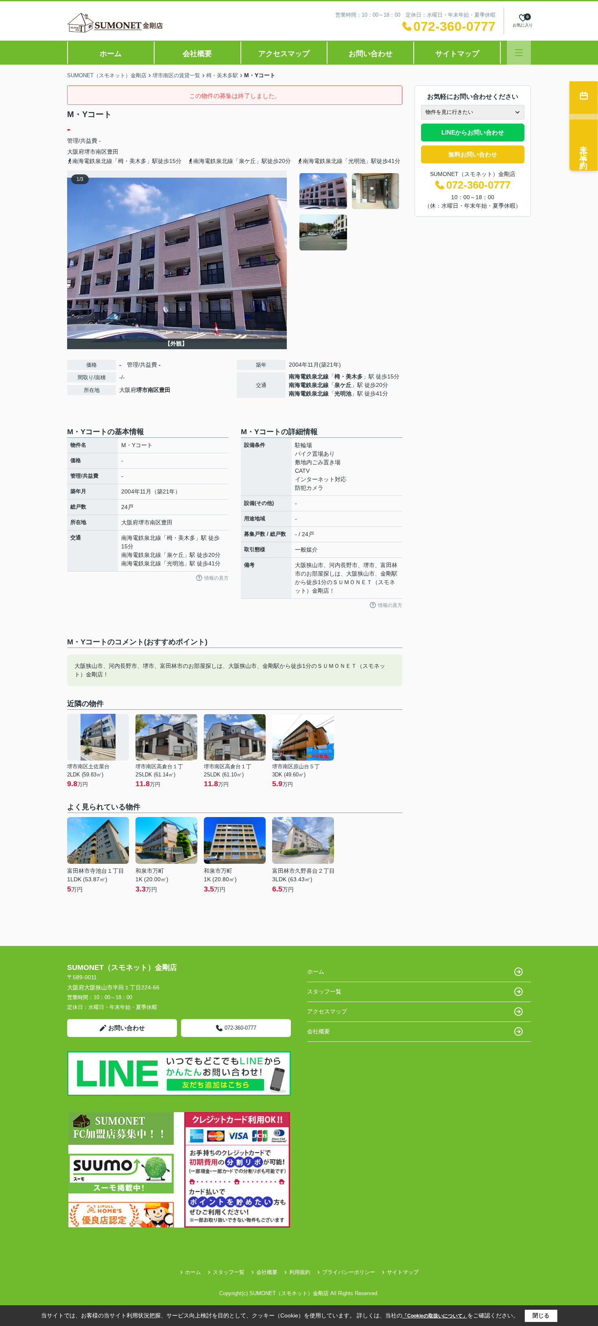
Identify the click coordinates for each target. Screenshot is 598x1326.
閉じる (541, 1315)
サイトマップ (457, 54)
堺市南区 (95, 151)
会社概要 (197, 54)
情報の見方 (216, 578)
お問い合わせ (371, 54)
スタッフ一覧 (324, 991)
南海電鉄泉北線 (309, 376)
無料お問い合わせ (472, 154)
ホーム (111, 54)
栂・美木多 (348, 376)
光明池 (342, 393)
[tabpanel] (349, 211)
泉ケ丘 (342, 385)
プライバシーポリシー (348, 1272)
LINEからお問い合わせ (472, 132)
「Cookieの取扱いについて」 (434, 1316)
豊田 (112, 151)
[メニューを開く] (519, 53)
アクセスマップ (284, 54)
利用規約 (299, 1272)
